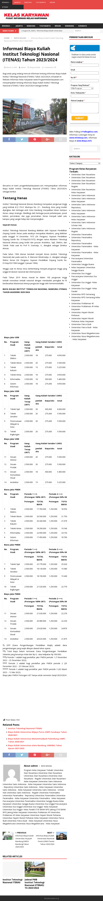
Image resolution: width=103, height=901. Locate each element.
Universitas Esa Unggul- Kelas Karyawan (40, 806)
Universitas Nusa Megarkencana (85, 333)
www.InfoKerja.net (78, 137)
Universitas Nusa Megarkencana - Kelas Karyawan (38, 823)
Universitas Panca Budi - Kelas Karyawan (25, 820)
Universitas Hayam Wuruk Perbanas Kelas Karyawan (25, 818)
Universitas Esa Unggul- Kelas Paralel (19, 809)
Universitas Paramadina (49, 792)
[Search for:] (86, 30)
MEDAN (52, 2)
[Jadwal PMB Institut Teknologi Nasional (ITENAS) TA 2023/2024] (35, 869)
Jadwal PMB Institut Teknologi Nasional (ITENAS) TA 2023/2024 (35, 883)
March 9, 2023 (11, 67)
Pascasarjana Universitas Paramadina (19, 801)
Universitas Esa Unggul (45, 804)
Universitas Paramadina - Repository (18, 795)
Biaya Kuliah (35, 67)
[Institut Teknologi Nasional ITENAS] (13, 869)
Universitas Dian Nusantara (50, 773)
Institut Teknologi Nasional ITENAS (25, 728)
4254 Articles (46, 766)
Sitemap (5, 7)
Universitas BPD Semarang (83, 294)
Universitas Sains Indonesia (50, 781)
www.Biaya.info (84, 140)
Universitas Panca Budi (81, 324)
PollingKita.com (90, 131)
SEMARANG (69, 26)
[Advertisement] (35, 164)
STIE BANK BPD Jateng (45, 809)
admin (23, 67)
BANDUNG (28, 2)
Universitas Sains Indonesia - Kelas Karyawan (22, 784)
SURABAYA (82, 26)
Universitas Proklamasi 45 (39, 812)
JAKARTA (17, 2)
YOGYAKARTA (41, 2)
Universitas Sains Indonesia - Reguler (23, 792)
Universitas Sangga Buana (47, 801)
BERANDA (5, 2)
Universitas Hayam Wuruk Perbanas (45, 815)
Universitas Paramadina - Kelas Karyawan (47, 798)
